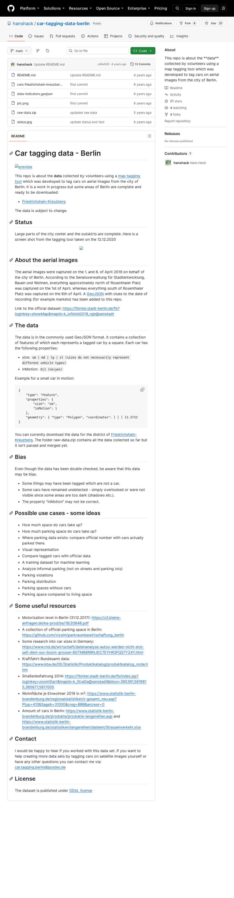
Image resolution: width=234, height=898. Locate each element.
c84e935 (103, 64)
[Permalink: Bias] (11, 457)
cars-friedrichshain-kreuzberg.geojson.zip (48, 84)
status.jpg (24, 122)
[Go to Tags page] (47, 50)
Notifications (163, 23)
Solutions (52, 8)
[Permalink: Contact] (11, 739)
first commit (79, 84)
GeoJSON (95, 293)
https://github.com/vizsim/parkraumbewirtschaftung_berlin (73, 635)
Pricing (160, 8)
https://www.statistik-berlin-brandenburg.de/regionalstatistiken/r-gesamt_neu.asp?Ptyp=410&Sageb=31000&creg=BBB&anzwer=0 (79, 699)
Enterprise (137, 8)
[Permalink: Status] (11, 222)
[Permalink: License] (11, 778)
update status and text (87, 122)
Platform (27, 8)
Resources (78, 8)
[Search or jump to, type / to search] (177, 8)
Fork (190, 23)
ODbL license (80, 790)
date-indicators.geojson (35, 94)
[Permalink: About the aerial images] (11, 260)
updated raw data (83, 112)
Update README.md (49, 64)
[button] (143, 389)
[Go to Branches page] (38, 50)
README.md (26, 75)
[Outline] (149, 136)
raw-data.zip (26, 112)
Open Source (108, 8)
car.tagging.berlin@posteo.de (40, 767)
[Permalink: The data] (11, 325)
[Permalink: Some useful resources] (11, 605)
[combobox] (99, 50)
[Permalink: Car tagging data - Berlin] (11, 153)
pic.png (23, 103)
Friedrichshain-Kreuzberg (44, 201)
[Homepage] (11, 8)
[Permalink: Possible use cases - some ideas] (11, 513)
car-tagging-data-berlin (63, 23)
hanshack (23, 23)
